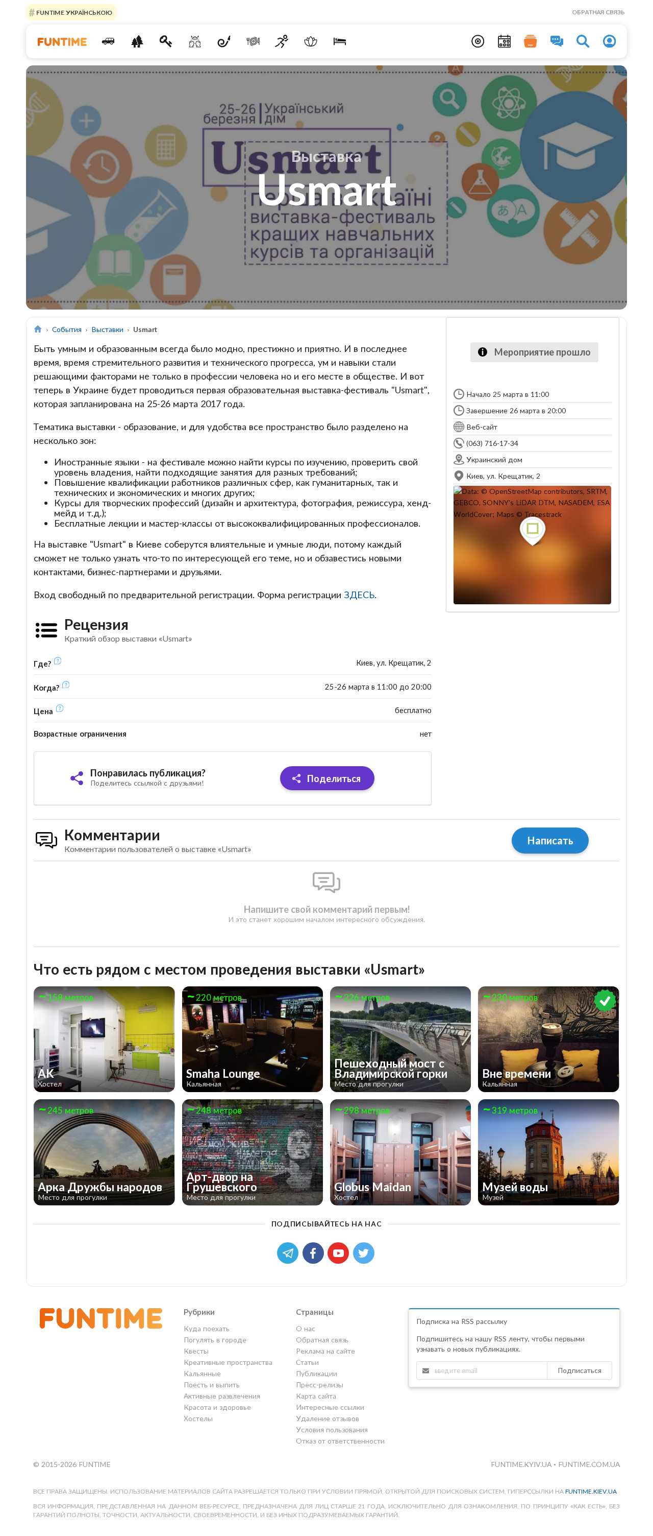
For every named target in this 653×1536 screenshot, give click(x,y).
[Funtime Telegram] (290, 1252)
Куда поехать (207, 1329)
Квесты (196, 1350)
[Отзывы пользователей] (557, 41)
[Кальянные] (224, 41)
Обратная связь (598, 12)
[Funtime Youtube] (340, 1252)
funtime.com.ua (589, 1464)
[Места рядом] (478, 41)
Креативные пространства (228, 1362)
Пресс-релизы (319, 1384)
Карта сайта (316, 1395)
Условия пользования (332, 1429)
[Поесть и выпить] (253, 41)
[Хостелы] (340, 41)
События (67, 329)
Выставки (107, 329)
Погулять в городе (215, 1339)
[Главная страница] (38, 329)
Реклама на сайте (325, 1350)
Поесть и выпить (212, 1384)
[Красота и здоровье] (311, 41)
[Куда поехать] (108, 41)
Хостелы (198, 1418)
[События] (504, 41)
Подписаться (579, 1370)
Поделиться (333, 778)
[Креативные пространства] (195, 41)
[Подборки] (530, 41)
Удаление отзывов (327, 1418)
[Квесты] (166, 41)
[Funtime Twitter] (364, 1252)
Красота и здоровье (217, 1407)
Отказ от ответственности (340, 1440)
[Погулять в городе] (137, 41)
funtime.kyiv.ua (522, 1464)
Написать (550, 840)
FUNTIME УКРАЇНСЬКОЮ (73, 12)
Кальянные (202, 1373)
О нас (305, 1329)
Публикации (316, 1373)
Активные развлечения (222, 1395)
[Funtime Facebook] (315, 1252)
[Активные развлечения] (282, 41)
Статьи (307, 1362)
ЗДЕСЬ (359, 594)
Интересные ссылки (330, 1407)
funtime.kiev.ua (591, 1491)
